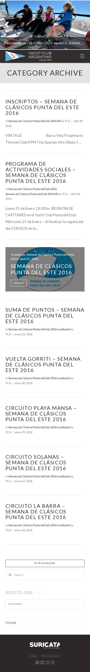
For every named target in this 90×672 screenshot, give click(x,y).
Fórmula (10, 622)
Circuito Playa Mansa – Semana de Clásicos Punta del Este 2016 (41, 413)
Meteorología (50, 655)
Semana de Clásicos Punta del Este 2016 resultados (39, 329)
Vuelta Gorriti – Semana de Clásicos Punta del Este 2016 (43, 364)
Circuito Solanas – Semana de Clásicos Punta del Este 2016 (35, 462)
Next (80, 25)
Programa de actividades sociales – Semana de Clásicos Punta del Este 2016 (40, 172)
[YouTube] (47, 662)
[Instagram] (52, 662)
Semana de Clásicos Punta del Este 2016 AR (34, 121)
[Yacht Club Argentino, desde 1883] (28, 56)
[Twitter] (42, 662)
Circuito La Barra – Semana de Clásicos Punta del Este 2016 (35, 511)
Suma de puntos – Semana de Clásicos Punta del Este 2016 (45, 315)
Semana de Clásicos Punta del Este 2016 (32, 189)
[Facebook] (37, 662)
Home (33, 655)
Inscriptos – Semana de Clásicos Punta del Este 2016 (42, 107)
